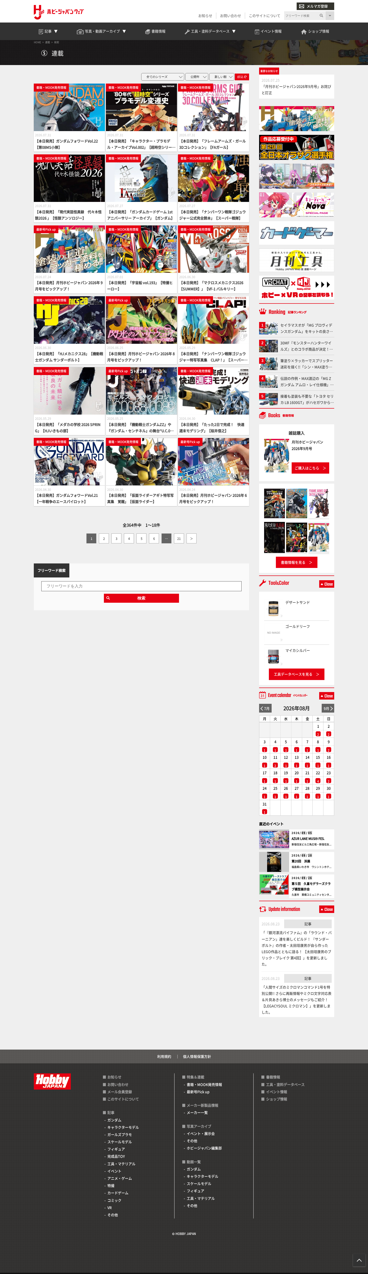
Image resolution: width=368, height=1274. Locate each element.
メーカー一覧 (197, 1112)
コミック (114, 1200)
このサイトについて (264, 15)
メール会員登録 (119, 1091)
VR (109, 1207)
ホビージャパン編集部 (204, 1147)
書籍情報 (273, 1076)
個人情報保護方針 (197, 1056)
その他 (112, 1214)
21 (179, 538)
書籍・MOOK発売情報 (204, 1084)
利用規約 (164, 1056)
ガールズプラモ (119, 1134)
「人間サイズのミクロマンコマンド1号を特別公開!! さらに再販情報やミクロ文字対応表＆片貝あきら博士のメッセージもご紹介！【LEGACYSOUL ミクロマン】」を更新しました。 (296, 1000)
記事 (307, 923)
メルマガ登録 (317, 6)
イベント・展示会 (201, 1133)
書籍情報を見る (293, 562)
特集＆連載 (195, 1076)
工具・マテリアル (121, 1163)
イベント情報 (276, 1091)
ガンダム (114, 1119)
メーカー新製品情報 (202, 1105)
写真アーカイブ (199, 1126)
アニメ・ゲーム (119, 1178)
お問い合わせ (230, 15)
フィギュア (116, 1148)
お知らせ (205, 15)
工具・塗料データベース (285, 1084)
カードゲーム (117, 1192)
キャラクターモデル (123, 1127)
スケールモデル (119, 1141)
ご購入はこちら (307, 467)
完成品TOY (116, 1156)
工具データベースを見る (293, 674)
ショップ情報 (276, 1098)
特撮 (110, 1185)
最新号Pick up (198, 1091)
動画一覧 (194, 1161)
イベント (114, 1170)
